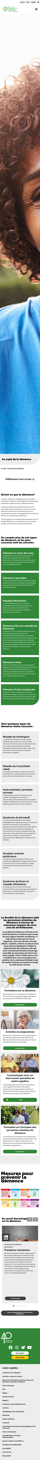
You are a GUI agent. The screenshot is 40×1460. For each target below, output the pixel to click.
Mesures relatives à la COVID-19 (12, 1441)
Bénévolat (5, 1415)
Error (21, 1100)
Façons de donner (8, 1385)
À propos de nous (8, 1397)
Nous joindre (6, 1456)
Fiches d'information (9, 1432)
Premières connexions (17, 1250)
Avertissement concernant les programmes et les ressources (19, 1427)
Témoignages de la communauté (13, 1411)
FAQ (3, 1389)
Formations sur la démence (11, 1373)
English (33, 2)
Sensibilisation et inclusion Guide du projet (11, 1436)
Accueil (22, 2)
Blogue (4, 1393)
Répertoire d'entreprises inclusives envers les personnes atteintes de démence (17, 1381)
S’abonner (5, 1423)
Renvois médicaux (8, 1419)
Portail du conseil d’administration (14, 1404)
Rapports (5, 1400)
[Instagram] (17, 1347)
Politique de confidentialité (11, 1445)
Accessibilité (6, 1448)
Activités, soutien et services (12, 1376)
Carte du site (6, 1452)
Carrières (5, 1408)
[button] (38, 2)
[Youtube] (29, 1347)
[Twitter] (23, 1347)
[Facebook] (11, 1347)
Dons (27, 2)
